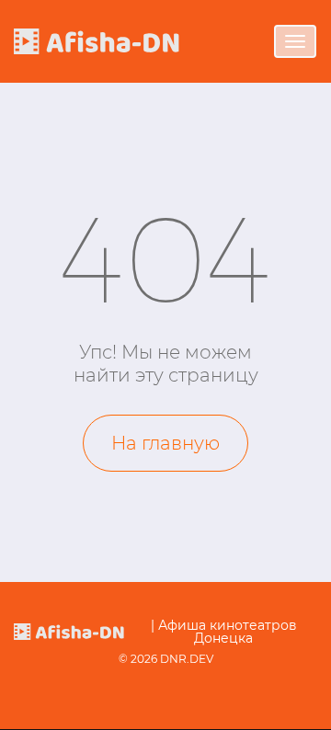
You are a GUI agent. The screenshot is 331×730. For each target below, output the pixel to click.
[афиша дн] (96, 41)
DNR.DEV (186, 659)
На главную (165, 443)
